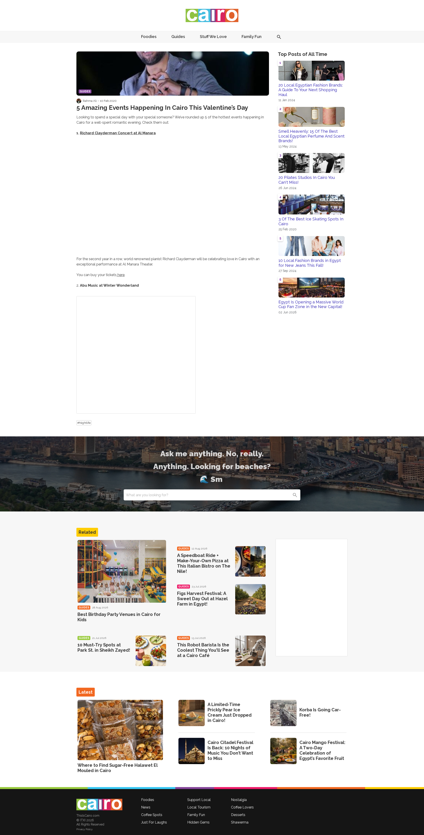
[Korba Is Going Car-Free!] (283, 713)
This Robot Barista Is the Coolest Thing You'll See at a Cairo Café (203, 650)
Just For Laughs (154, 822)
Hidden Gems (198, 822)
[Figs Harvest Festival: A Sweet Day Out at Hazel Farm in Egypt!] (250, 599)
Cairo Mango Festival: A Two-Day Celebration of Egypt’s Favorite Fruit (322, 750)
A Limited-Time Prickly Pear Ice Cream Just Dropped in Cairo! (230, 712)
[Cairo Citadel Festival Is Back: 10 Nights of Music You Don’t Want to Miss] (191, 751)
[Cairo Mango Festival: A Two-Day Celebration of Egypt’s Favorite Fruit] (283, 751)
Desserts (238, 815)
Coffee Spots (151, 815)
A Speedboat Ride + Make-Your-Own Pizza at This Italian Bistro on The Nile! (203, 563)
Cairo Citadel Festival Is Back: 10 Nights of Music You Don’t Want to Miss (230, 750)
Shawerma (239, 822)
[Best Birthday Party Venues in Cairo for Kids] (122, 571)
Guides (178, 36)
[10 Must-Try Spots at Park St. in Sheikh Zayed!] (151, 651)
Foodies (149, 36)
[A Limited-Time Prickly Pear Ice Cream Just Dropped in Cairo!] (191, 713)
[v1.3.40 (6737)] (99, 804)
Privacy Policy (84, 829)
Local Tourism (198, 807)
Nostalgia (239, 800)
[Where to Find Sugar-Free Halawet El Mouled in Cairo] (120, 730)
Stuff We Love (213, 36)
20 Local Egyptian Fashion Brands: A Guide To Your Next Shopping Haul (310, 90)
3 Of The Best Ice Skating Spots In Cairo (310, 221)
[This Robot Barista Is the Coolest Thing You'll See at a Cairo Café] (250, 651)
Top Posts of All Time (302, 54)
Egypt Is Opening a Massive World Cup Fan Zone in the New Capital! (310, 304)
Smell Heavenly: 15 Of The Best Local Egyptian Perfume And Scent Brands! (311, 136)
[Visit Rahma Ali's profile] (78, 100)
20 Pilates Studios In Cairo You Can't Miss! (306, 180)
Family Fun (251, 36)
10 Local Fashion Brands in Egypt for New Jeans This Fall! (309, 263)
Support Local (199, 800)
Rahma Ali (90, 100)
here (121, 275)
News (145, 807)
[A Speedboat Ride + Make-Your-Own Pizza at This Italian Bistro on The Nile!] (250, 561)
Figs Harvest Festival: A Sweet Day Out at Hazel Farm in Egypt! (202, 599)
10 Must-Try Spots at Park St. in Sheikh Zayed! (104, 647)
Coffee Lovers (242, 807)
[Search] (294, 494)
